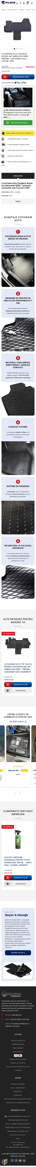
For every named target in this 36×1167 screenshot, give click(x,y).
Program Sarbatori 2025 (18, 1120)
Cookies (18, 1070)
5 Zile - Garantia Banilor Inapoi (18, 1124)
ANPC (18, 1139)
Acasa (4, 10)
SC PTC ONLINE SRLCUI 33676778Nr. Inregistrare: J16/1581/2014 (18, 1144)
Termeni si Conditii (18, 1063)
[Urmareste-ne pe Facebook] (12, 1160)
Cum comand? (18, 1048)
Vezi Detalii (21, 690)
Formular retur (18, 1044)
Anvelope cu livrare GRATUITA (18, 1103)
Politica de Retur (18, 1041)
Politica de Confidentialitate (18, 1067)
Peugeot (22, 10)
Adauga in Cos (21, 684)
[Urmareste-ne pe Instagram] (16, 1160)
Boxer (28, 10)
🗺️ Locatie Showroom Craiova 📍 (18, 1116)
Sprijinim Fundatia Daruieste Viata (18, 1099)
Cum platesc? (18, 1052)
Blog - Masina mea (18, 1088)
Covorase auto (12, 10)
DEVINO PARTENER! (18, 1084)
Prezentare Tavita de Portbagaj (18, 1128)
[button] (16, 792)
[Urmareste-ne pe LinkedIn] (24, 1160)
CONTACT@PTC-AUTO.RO (19, 1019)
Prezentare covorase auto (18, 1131)
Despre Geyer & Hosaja (18, 953)
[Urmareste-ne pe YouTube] (20, 1160)
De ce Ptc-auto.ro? (18, 1135)
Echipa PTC (18, 1095)
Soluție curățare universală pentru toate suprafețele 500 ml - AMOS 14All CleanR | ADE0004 (18, 861)
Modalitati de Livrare (18, 1059)
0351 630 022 (17, 1015)
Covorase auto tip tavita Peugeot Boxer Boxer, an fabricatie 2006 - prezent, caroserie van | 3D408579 (18, 668)
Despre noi (18, 1091)
